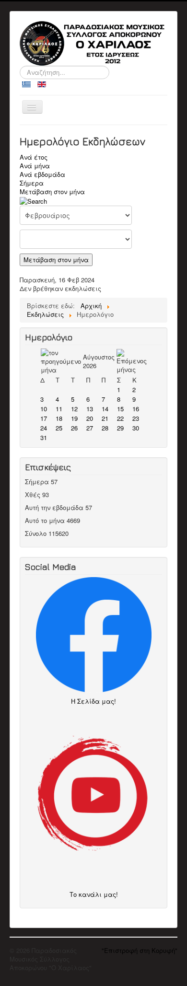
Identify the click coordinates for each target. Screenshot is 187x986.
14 (105, 408)
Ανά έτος (33, 157)
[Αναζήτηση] (33, 200)
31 (43, 437)
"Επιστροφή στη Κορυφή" (139, 950)
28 (105, 427)
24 (43, 427)
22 (120, 418)
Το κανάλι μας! (94, 894)
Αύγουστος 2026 (99, 361)
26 (74, 427)
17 (43, 418)
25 (59, 427)
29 (120, 427)
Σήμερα (32, 182)
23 (135, 418)
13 (89, 408)
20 (89, 418)
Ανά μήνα (35, 165)
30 (135, 427)
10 (43, 408)
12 (74, 408)
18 (59, 418)
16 (135, 408)
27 (89, 427)
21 (105, 418)
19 (74, 418)
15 (120, 408)
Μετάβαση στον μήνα (52, 191)
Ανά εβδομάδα (42, 174)
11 (59, 408)
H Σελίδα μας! (96, 701)
